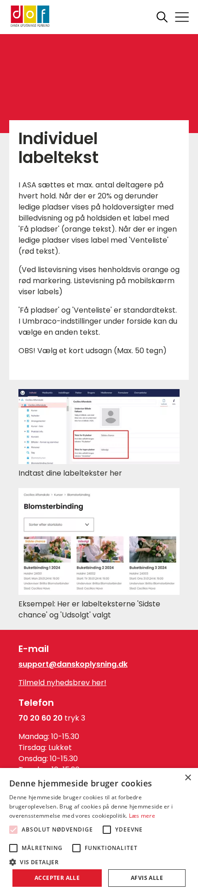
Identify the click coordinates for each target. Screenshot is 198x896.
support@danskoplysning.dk (73, 664)
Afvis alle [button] (147, 878)
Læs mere (142, 816)
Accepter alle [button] (57, 878)
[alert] (99, 832)
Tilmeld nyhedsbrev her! (62, 682)
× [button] (187, 777)
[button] (99, 861)
